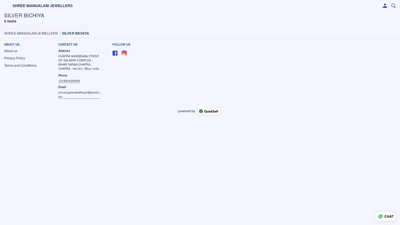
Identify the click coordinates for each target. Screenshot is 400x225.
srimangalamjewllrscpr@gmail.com (79, 94)
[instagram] (124, 53)
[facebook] (115, 53)
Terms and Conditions (20, 65)
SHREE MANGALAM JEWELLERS (42, 6)
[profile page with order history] (385, 6)
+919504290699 (69, 81)
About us (10, 51)
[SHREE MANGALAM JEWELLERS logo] (7, 6)
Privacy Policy (14, 58)
